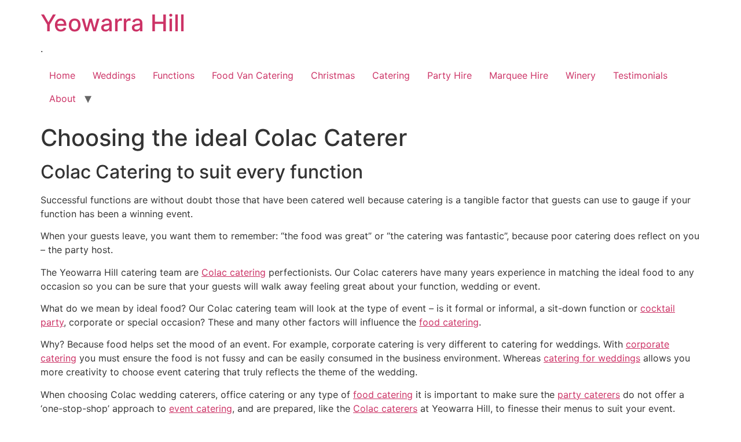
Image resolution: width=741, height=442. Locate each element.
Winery (581, 75)
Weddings (114, 75)
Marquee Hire (518, 75)
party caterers (588, 394)
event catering (200, 408)
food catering (449, 322)
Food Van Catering (253, 75)
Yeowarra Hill (113, 23)
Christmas (333, 75)
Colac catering (233, 272)
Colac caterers (385, 408)
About (62, 98)
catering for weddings (592, 358)
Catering (391, 75)
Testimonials (640, 75)
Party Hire (449, 75)
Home (62, 75)
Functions (174, 75)
